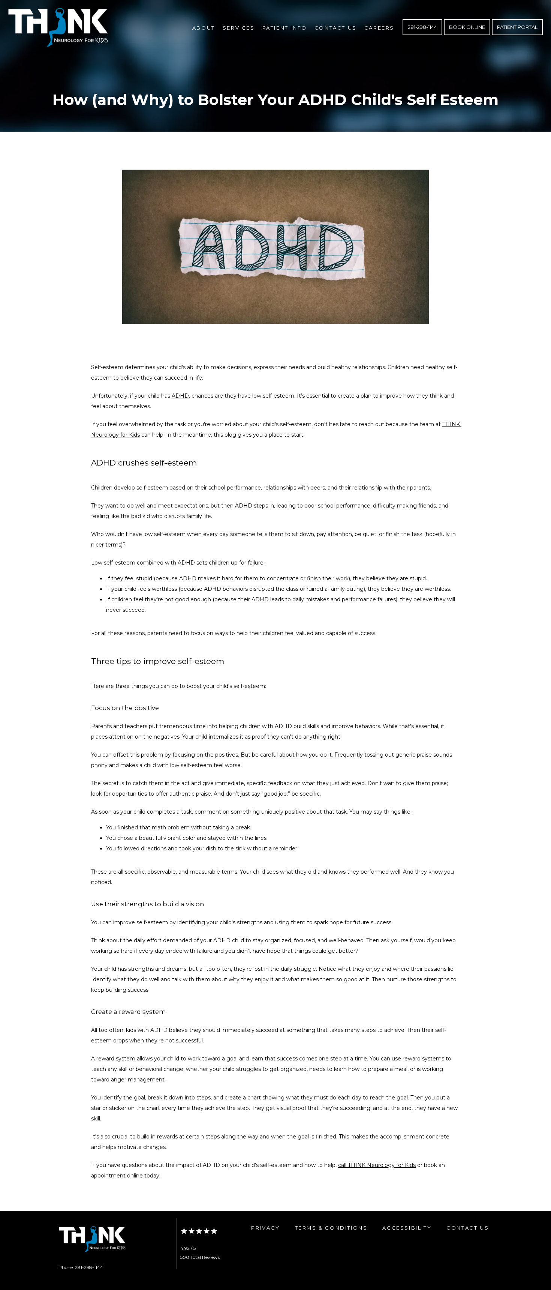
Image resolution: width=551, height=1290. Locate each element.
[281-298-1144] (422, 34)
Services (239, 28)
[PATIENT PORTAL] (517, 34)
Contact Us (335, 28)
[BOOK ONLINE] (467, 34)
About (203, 28)
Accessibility (406, 1228)
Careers (379, 28)
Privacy (265, 1228)
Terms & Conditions (331, 1228)
